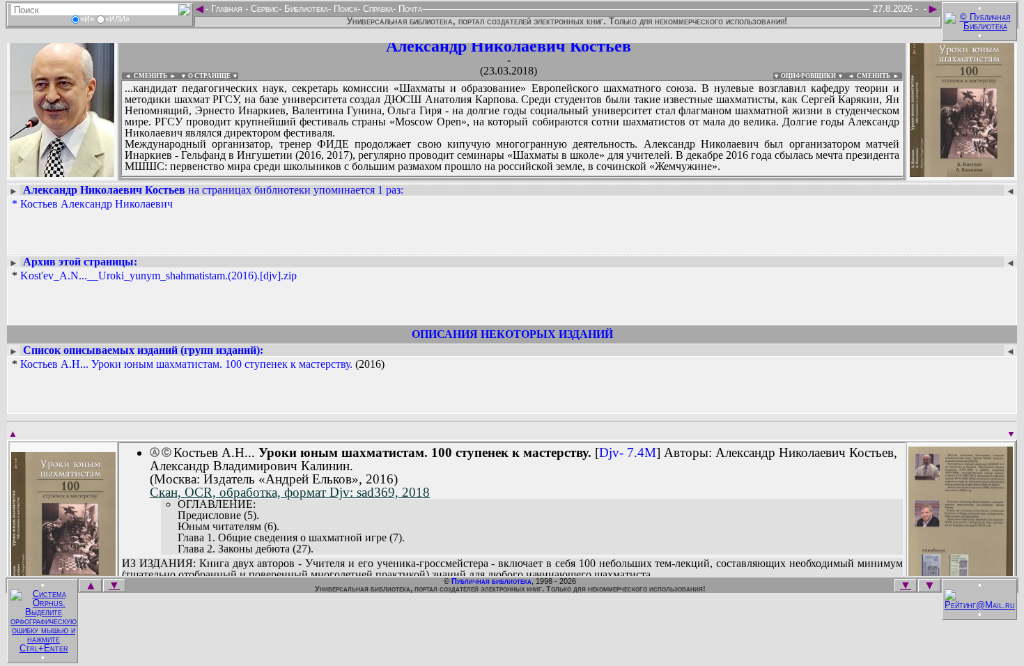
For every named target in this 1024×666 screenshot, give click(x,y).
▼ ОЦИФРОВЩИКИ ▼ (808, 75)
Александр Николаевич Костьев (508, 46)
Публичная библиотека (491, 581)
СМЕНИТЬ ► (879, 75)
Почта (409, 8)
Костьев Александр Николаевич (96, 204)
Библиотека (304, 8)
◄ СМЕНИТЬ (144, 75)
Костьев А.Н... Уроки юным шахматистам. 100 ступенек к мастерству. (186, 364)
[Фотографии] (62, 172)
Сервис (263, 8)
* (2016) (198, 364)
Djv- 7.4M (627, 452)
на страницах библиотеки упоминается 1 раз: (213, 190)
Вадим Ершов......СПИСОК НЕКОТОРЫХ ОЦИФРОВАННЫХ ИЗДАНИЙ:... (459, 177)
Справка (376, 8)
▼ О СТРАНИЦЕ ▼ (209, 75)
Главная (226, 8)
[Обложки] (962, 172)
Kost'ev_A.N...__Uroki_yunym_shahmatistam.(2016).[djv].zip (158, 275)
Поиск (344, 8)
